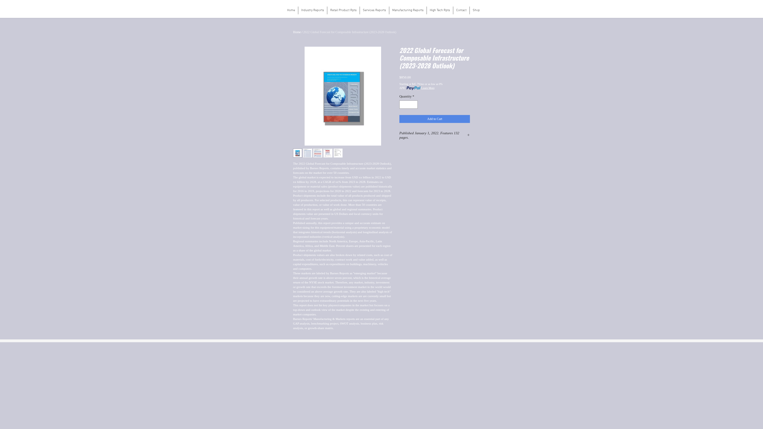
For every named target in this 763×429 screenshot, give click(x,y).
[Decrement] (403, 105)
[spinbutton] (408, 105)
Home (297, 32)
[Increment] (414, 105)
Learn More (428, 88)
